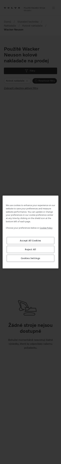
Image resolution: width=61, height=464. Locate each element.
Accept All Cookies (30, 240)
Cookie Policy (46, 227)
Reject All (30, 249)
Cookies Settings (30, 258)
